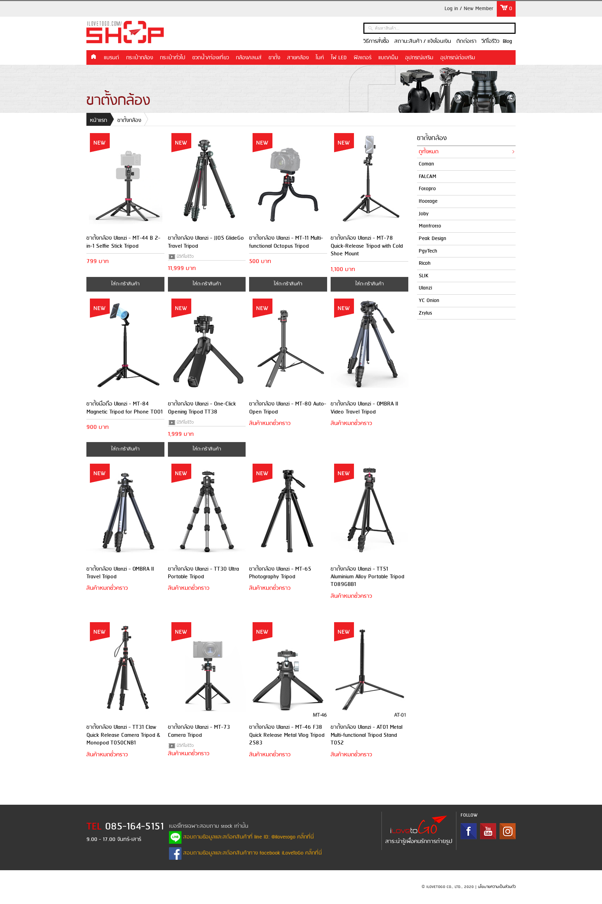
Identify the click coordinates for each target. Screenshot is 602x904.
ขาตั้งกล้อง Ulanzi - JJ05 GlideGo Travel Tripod (206, 241)
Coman (426, 164)
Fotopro (427, 189)
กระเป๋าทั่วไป (172, 57)
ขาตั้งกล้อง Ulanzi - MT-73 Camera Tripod (199, 731)
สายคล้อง (298, 57)
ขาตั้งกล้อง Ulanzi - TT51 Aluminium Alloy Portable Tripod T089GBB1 (367, 576)
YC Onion (429, 300)
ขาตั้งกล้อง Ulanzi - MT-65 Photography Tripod (280, 572)
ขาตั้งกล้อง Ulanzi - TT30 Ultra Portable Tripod (203, 572)
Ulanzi (425, 288)
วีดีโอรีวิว (490, 41)
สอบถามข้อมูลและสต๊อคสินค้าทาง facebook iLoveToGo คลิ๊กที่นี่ (252, 853)
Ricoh (425, 263)
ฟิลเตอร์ (362, 57)
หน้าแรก (93, 57)
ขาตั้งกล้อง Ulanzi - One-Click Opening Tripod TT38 (202, 407)
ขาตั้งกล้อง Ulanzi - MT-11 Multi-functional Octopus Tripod (286, 241)
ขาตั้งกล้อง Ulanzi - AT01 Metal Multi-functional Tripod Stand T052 (366, 735)
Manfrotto (430, 226)
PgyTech (428, 251)
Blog (507, 41)
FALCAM (428, 176)
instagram (508, 831)
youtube (488, 831)
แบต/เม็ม (388, 57)
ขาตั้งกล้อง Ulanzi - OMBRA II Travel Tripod (120, 572)
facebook (469, 831)
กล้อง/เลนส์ (249, 57)
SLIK (424, 276)
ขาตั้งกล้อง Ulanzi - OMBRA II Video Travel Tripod (364, 407)
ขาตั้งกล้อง (129, 120)
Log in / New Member (469, 8)
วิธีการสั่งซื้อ (376, 41)
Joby (424, 214)
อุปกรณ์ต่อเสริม (457, 57)
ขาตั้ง (274, 57)
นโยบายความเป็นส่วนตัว (497, 887)
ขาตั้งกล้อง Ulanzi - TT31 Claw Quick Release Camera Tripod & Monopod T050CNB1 (123, 735)
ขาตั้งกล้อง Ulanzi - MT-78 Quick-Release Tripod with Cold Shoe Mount (367, 245)
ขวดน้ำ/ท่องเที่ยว (210, 57)
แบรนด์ (111, 57)
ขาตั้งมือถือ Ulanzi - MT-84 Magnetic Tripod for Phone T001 (124, 407)
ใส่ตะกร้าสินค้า (125, 284)
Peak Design (432, 238)
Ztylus (425, 313)
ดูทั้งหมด (429, 152)
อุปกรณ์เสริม (419, 57)
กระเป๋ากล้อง (139, 57)
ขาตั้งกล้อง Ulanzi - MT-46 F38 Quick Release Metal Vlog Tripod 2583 (286, 735)
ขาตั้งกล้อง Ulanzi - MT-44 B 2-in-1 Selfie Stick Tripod (123, 241)
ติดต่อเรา (466, 41)
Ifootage (428, 201)
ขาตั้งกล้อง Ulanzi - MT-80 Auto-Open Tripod (287, 407)
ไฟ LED (339, 57)
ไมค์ (320, 57)
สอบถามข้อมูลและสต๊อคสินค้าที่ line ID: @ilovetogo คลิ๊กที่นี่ (248, 837)
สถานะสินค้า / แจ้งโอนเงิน (422, 41)
